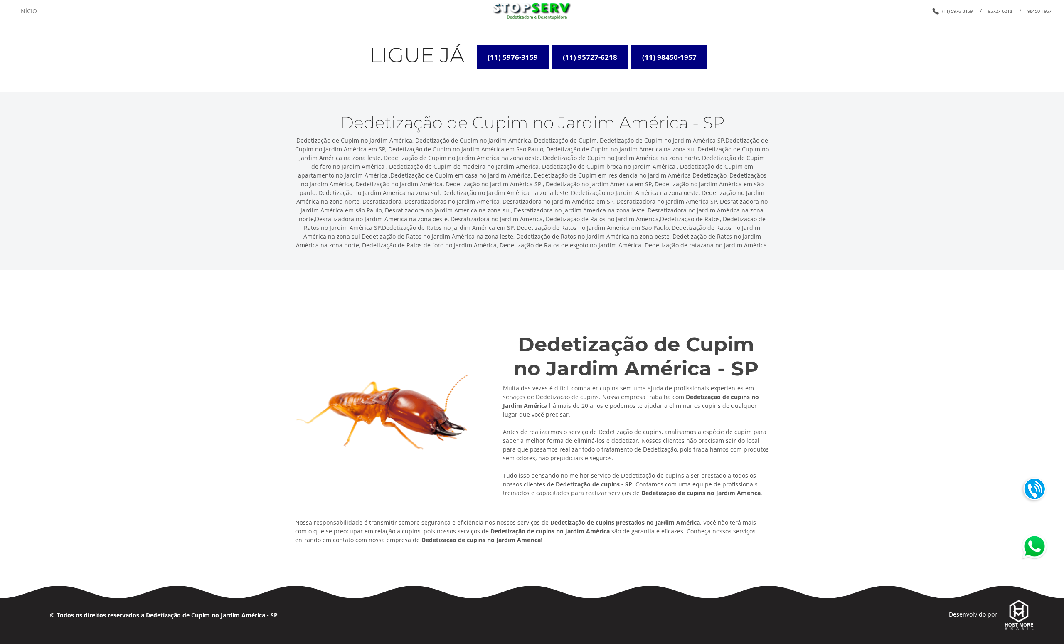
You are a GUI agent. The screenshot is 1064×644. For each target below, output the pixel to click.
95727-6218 (1000, 11)
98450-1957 (1039, 11)
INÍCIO (28, 11)
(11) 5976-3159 (957, 11)
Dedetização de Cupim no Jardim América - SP (212, 615)
